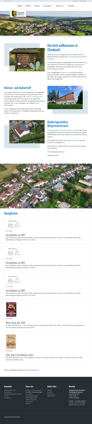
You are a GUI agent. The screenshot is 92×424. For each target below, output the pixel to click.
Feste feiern (29, 401)
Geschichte (7, 398)
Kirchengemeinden (32, 396)
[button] (7, 23)
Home (5, 1)
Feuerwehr (29, 394)
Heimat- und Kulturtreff (34, 97)
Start (20, 6)
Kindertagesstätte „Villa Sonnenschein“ (60, 130)
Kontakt (71, 6)
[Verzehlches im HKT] (13, 224)
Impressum (76, 1)
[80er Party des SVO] (11, 309)
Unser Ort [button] (59, 6)
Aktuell (27, 6)
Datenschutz (83, 1)
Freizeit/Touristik (31, 399)
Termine (37, 6)
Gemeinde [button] (47, 6)
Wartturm (65, 72)
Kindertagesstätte (31, 398)
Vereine (28, 403)
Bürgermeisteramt (73, 140)
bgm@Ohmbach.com (75, 405)
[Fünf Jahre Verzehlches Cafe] (11, 341)
